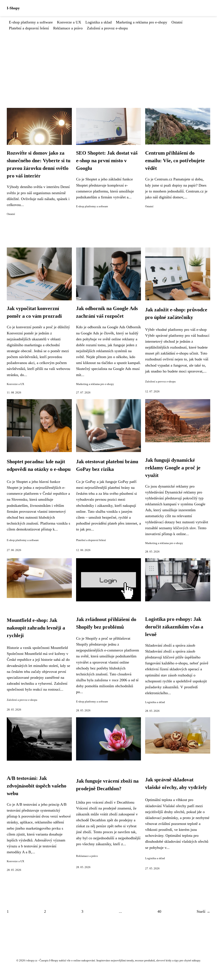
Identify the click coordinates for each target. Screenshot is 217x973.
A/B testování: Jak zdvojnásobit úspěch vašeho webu (36, 785)
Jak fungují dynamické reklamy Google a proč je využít (172, 467)
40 (159, 911)
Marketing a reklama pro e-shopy (141, 22)
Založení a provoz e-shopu (107, 28)
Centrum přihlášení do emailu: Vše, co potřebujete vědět (175, 160)
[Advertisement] (108, 62)
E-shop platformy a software (31, 22)
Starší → (203, 911)
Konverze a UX (69, 22)
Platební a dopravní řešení (29, 28)
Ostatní (176, 22)
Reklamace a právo (68, 28)
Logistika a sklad (98, 22)
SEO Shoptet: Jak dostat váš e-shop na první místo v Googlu (107, 160)
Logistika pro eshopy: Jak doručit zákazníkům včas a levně (174, 626)
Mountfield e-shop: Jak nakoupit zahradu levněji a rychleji (36, 627)
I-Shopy (13, 8)
